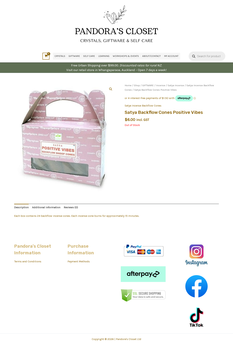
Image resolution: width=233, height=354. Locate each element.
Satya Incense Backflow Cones (143, 105)
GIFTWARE (74, 56)
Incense (160, 85)
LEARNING (103, 56)
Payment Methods (79, 261)
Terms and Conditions (27, 261)
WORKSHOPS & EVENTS (126, 56)
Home (128, 85)
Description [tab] (21, 207)
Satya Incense (176, 85)
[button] (111, 89)
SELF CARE (89, 56)
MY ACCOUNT (171, 56)
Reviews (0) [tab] (71, 207)
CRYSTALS (60, 56)
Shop (137, 85)
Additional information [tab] (46, 207)
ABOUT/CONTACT (151, 56)
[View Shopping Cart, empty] (45, 56)
